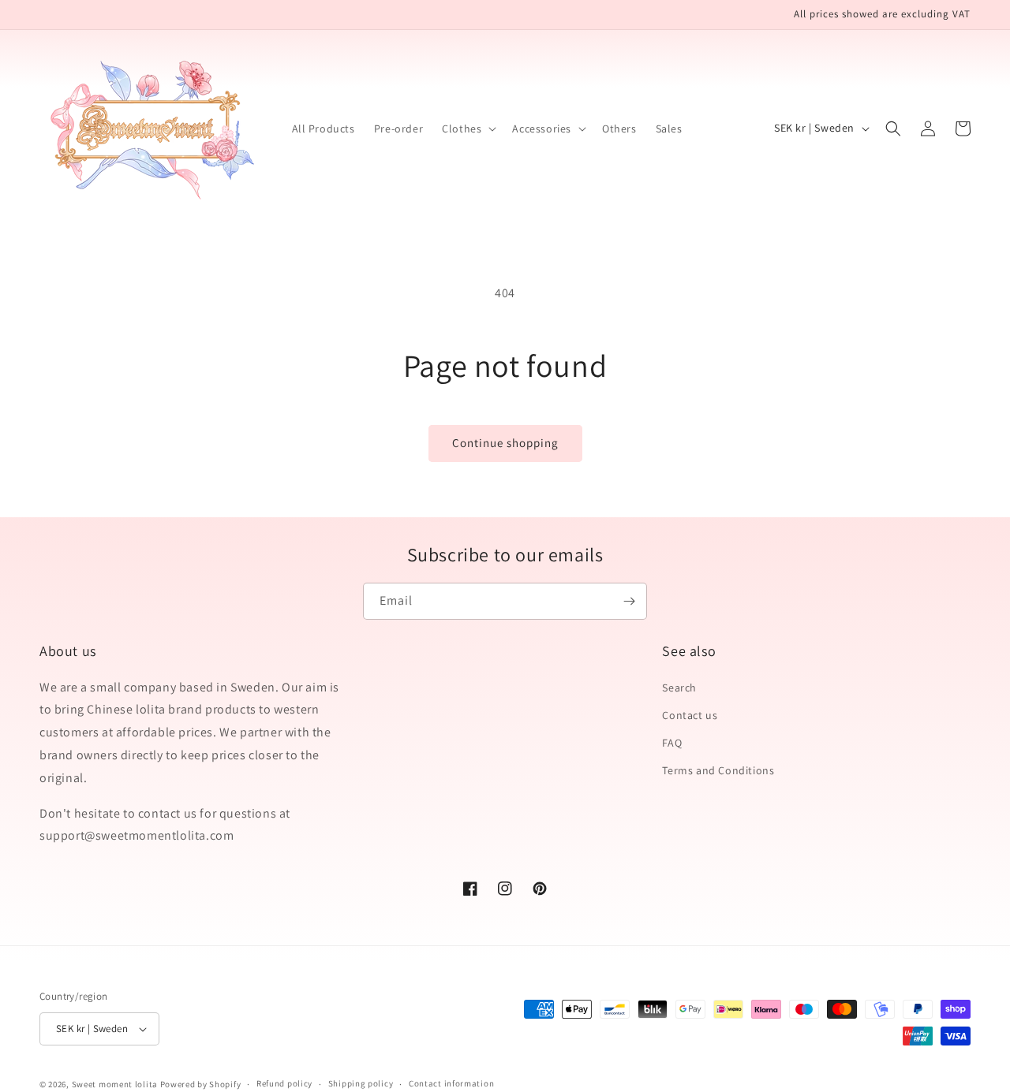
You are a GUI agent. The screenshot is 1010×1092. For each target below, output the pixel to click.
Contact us (689, 715)
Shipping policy (361, 1083)
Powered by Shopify (200, 1084)
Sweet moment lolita (115, 1084)
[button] (467, 128)
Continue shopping (505, 442)
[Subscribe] (629, 601)
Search (679, 687)
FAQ (672, 743)
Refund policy (284, 1083)
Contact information (451, 1083)
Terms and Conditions (718, 770)
